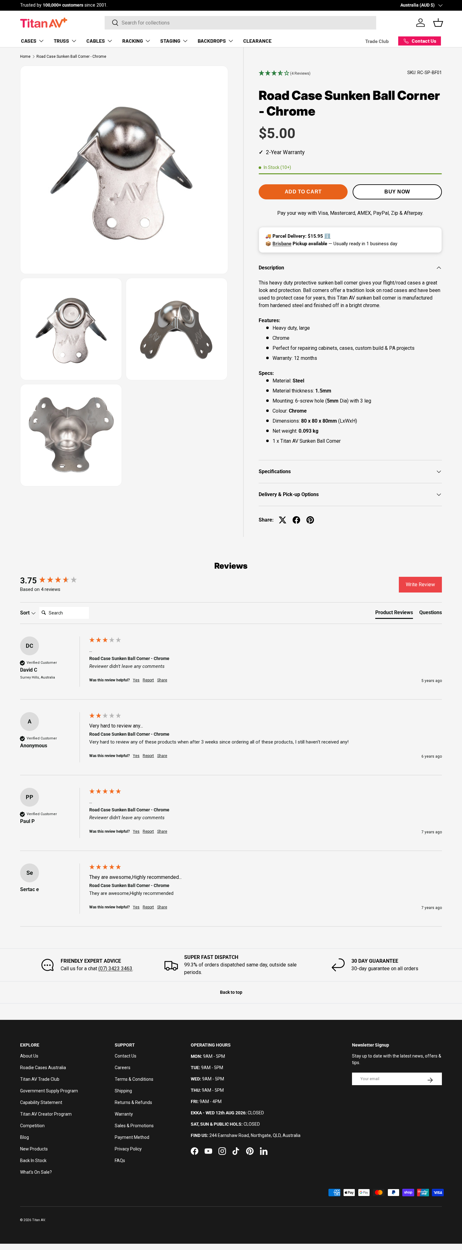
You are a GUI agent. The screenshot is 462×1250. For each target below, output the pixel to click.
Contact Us (125, 1055)
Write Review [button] (420, 584)
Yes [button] (136, 680)
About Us (29, 1055)
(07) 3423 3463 (115, 968)
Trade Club (377, 41)
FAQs (120, 1160)
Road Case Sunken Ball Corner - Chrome (71, 56)
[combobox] (240, 23)
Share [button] (162, 680)
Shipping (123, 1090)
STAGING (170, 41)
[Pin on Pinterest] (310, 520)
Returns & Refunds (133, 1102)
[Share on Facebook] (296, 520)
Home (25, 56)
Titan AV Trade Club (39, 1079)
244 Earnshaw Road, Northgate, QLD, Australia (254, 1135)
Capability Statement (41, 1102)
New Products (34, 1148)
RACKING (132, 41)
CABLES (95, 41)
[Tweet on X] (282, 520)
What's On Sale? (36, 1172)
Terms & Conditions (134, 1079)
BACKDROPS (212, 41)
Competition (32, 1125)
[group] (53, 580)
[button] (285, 73)
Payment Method (132, 1137)
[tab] (394, 614)
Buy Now (397, 191)
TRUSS (61, 41)
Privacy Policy (128, 1148)
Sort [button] (25, 613)
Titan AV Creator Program (46, 1114)
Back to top (231, 992)
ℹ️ (327, 236)
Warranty (124, 1114)
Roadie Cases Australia (43, 1067)
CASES (28, 41)
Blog (24, 1137)
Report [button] (148, 680)
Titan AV (38, 1220)
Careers (122, 1067)
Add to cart (303, 191)
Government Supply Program (49, 1090)
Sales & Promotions (134, 1125)
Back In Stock (33, 1160)
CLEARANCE (257, 41)
